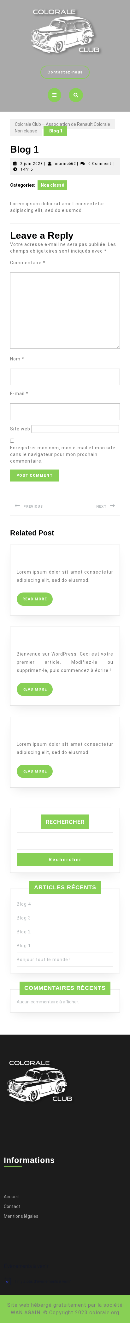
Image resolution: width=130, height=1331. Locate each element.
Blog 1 (24, 945)
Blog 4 (29, 559)
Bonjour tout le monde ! (65, 641)
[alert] (65, 1281)
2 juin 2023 (31, 163)
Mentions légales (21, 1216)
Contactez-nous (68, 70)
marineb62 (65, 163)
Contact (12, 1206)
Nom (17, 358)
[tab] (54, 95)
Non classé (26, 130)
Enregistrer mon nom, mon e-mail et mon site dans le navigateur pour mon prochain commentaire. (62, 454)
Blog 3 (24, 917)
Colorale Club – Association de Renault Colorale (62, 124)
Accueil (11, 1196)
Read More (37, 597)
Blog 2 (29, 731)
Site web (20, 428)
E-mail (19, 393)
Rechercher (65, 822)
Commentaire (27, 262)
